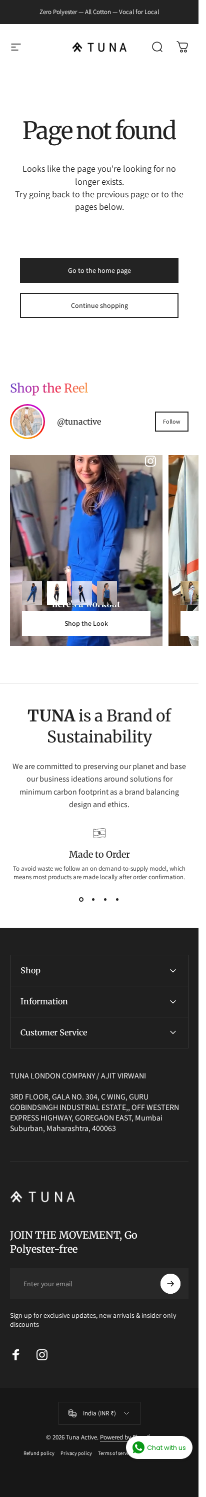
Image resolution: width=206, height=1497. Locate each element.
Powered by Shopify (126, 1437)
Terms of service (116, 1452)
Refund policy (39, 1452)
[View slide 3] (106, 899)
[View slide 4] (118, 899)
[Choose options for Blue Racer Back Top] (107, 593)
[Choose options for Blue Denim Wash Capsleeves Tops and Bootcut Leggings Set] (82, 593)
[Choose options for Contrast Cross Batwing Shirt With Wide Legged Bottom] (190, 593)
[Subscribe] (170, 1284)
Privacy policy (76, 1452)
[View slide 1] (82, 899)
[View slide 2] (94, 899)
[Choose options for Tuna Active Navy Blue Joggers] (57, 593)
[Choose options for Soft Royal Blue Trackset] (32, 593)
